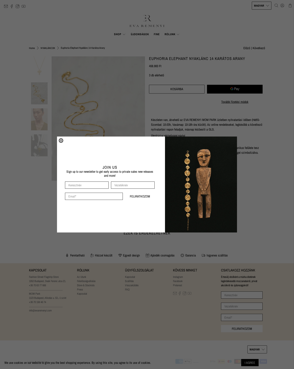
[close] (61, 141)
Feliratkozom (140, 196)
